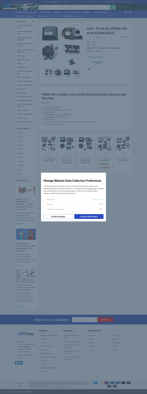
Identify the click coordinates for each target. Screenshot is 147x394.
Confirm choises (58, 216)
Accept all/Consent (89, 216)
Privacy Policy (92, 188)
